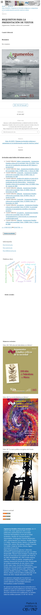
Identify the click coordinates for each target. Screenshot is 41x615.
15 (14, 227)
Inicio (3, 6)
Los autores (20, 205)
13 (11, 227)
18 (19, 227)
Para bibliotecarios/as (9, 251)
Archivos (10, 6)
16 (16, 227)
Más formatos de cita (9, 132)
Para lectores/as (8, 245)
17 (17, 227)
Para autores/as (7, 248)
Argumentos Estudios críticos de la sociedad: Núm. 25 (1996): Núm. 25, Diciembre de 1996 (21, 190)
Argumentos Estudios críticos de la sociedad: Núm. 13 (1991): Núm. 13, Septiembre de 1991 (22, 174)
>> (22, 227)
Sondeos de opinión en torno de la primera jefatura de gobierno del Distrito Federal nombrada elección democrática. (22, 180)
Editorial (19, 188)
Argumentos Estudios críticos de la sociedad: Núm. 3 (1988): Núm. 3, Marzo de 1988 (22, 222)
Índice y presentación (24, 161)
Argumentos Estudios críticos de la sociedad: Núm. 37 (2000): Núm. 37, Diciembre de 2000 (22, 201)
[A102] (20, 445)
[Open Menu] (2, 2)
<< (2, 227)
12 (9, 227)
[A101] (20, 500)
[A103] (20, 393)
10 (6, 227)
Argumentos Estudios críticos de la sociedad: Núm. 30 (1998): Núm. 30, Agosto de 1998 (22, 184)
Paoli (18, 169)
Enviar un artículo (9, 233)
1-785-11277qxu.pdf (21, 105)
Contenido (20, 173)
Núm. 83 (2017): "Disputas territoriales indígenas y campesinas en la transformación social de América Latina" (20, 9)
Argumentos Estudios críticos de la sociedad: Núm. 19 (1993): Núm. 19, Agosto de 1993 (21, 195)
